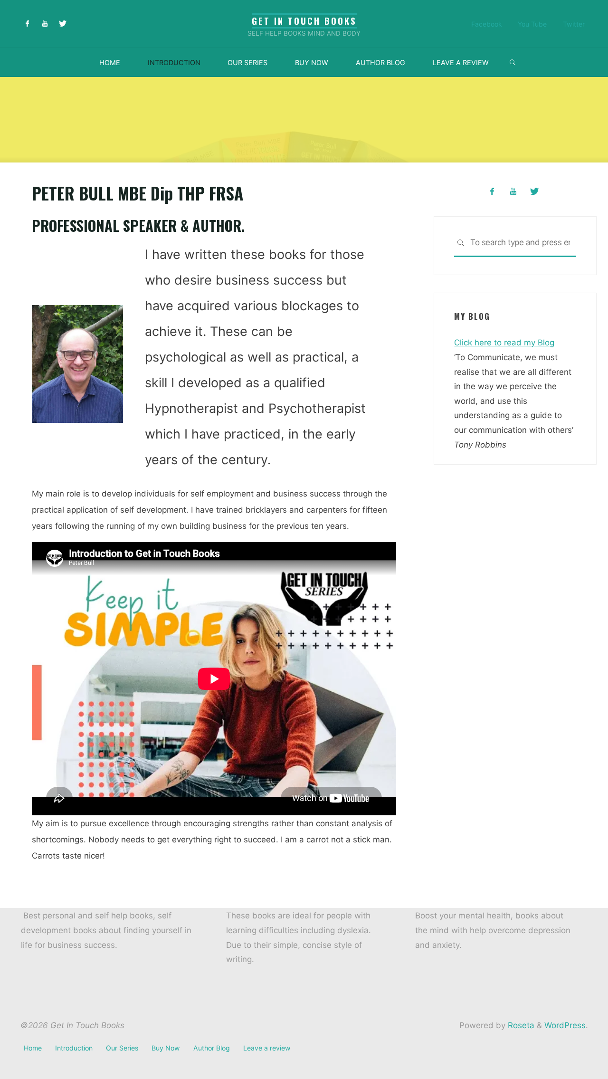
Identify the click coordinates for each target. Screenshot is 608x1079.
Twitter (574, 24)
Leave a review (267, 1048)
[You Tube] (45, 24)
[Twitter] (62, 24)
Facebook (486, 24)
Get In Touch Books (304, 20)
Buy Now (166, 1048)
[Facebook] (27, 24)
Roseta (519, 1025)
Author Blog (211, 1048)
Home (33, 1048)
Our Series (122, 1048)
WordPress (565, 1025)
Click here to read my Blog (504, 342)
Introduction (74, 1048)
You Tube (532, 24)
